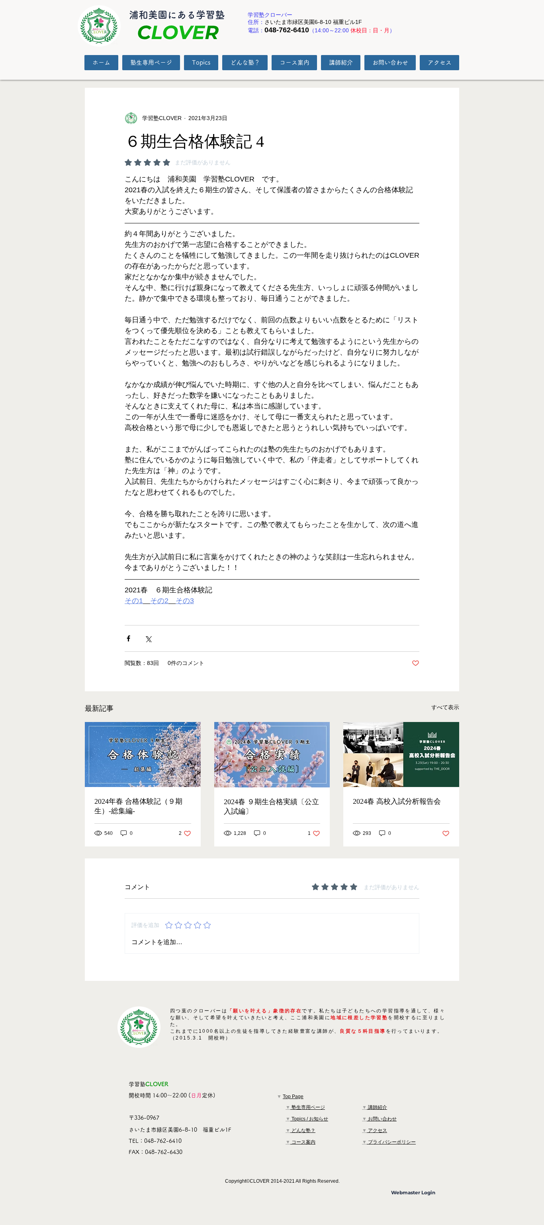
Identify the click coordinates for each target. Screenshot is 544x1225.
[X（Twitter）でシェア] (148, 638)
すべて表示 (445, 707)
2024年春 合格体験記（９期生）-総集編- (138, 806)
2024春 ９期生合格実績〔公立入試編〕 (271, 806)
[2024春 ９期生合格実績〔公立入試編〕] (272, 754)
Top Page (293, 1096)
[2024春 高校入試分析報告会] (401, 754)
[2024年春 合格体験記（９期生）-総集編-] (143, 754)
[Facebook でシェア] (128, 638)
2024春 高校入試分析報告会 (397, 801)
